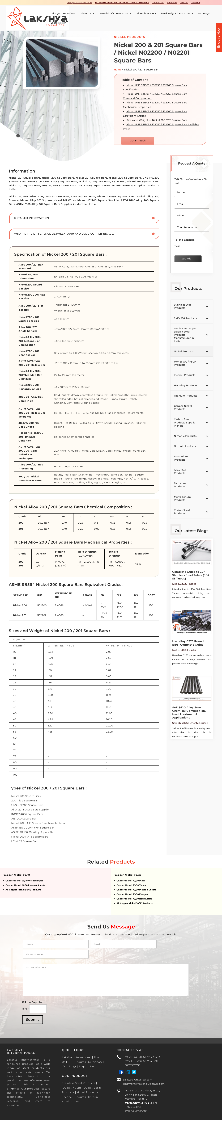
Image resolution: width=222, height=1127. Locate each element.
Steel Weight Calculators (175, 13)
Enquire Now (58, 23)
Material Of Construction (114, 13)
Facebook (172, 3)
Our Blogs (204, 13)
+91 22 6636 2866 (135, 1056)
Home (118, 69)
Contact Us (158, 3)
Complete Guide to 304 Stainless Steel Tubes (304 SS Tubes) (190, 575)
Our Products (76, 1061)
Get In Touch (138, 140)
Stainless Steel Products (78, 1083)
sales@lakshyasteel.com (79, 3)
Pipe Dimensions (146, 13)
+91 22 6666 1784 (142, 1061)
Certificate (95, 1061)
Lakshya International (63, 13)
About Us (86, 13)
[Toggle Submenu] (207, 306)
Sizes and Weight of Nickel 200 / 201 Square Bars (156, 120)
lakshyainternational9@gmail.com (144, 1083)
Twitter (184, 3)
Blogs (192, 583)
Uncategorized (199, 723)
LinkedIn (195, 3)
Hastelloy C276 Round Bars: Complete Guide (188, 643)
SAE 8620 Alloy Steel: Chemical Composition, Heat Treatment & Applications (189, 712)
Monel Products (87, 1092)
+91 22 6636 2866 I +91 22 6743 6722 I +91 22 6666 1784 (122, 3)
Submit (186, 258)
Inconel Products (74, 1097)
